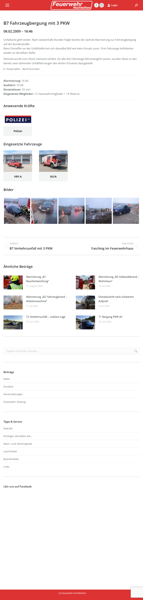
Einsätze (8, 386)
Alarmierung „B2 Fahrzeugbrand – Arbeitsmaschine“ (46, 299)
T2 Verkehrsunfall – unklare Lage (45, 316)
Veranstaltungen (13, 394)
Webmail (126, 5)
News (6, 379)
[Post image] (13, 282)
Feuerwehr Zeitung (14, 401)
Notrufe (8, 428)
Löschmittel (10, 451)
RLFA (53, 176)
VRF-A (18, 176)
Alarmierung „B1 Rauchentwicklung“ (37, 279)
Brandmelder (11, 459)
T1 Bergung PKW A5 (110, 316)
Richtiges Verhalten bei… (17, 436)
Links (6, 466)
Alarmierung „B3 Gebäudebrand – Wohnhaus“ (119, 279)
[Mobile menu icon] (7, 5)
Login (114, 5)
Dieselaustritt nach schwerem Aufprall (116, 299)
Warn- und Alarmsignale (17, 443)
